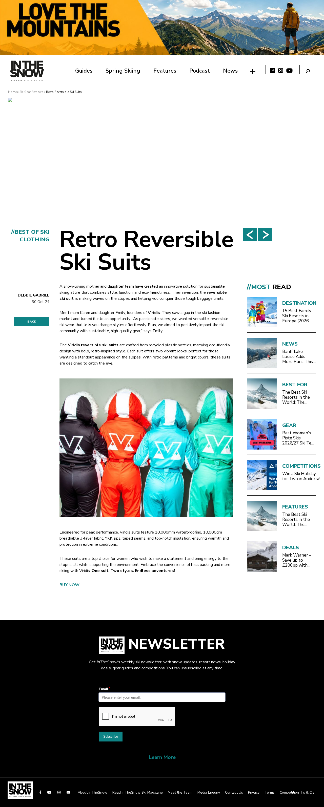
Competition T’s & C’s (297, 792)
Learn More (162, 757)
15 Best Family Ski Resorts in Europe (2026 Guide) (296, 316)
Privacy (253, 792)
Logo (27, 71)
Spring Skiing (123, 71)
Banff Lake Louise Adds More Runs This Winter (297, 356)
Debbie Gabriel (33, 295)
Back (31, 322)
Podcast (199, 71)
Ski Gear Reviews (31, 92)
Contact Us (234, 792)
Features (164, 71)
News (230, 71)
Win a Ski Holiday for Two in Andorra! (301, 476)
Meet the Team (180, 792)
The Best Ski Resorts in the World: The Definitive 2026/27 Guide (296, 397)
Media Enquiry (208, 792)
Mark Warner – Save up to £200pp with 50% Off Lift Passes (296, 560)
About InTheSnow (92, 792)
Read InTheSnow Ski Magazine (137, 792)
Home (12, 92)
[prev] (250, 234)
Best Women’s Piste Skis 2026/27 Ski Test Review (298, 438)
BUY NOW (69, 585)
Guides (83, 71)
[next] (265, 234)
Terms (270, 792)
